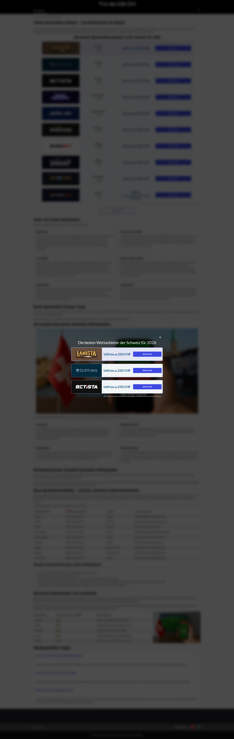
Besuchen (147, 354)
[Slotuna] (86, 370)
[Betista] (86, 386)
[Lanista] (87, 354)
